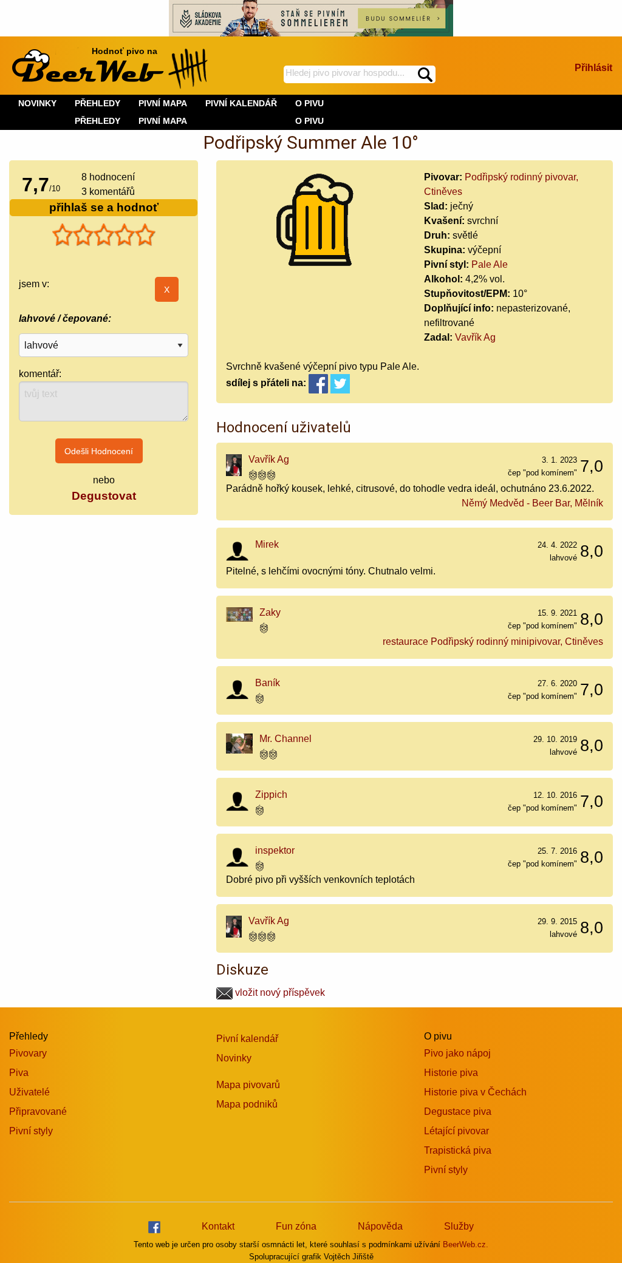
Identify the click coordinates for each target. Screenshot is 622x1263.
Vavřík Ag (475, 337)
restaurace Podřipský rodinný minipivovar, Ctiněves (493, 641)
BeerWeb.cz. (465, 1244)
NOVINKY (37, 103)
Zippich (271, 794)
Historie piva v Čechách (475, 1092)
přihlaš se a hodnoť (104, 207)
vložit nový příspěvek (279, 992)
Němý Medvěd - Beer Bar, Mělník (532, 503)
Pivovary (28, 1053)
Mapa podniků (247, 1104)
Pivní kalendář (247, 1038)
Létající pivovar (456, 1131)
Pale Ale (489, 264)
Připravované (38, 1111)
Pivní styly (31, 1131)
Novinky (233, 1058)
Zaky (270, 612)
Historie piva (451, 1072)
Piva (19, 1072)
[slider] (104, 235)
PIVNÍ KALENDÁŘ (241, 103)
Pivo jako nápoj (457, 1053)
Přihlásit (593, 68)
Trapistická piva (457, 1150)
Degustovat (104, 495)
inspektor (275, 850)
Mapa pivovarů (248, 1085)
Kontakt (218, 1226)
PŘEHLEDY (97, 121)
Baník (267, 683)
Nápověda (380, 1226)
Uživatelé (29, 1092)
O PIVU (309, 121)
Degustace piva (457, 1111)
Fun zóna (296, 1226)
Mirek (267, 544)
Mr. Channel (285, 739)
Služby (459, 1226)
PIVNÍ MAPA (162, 121)
